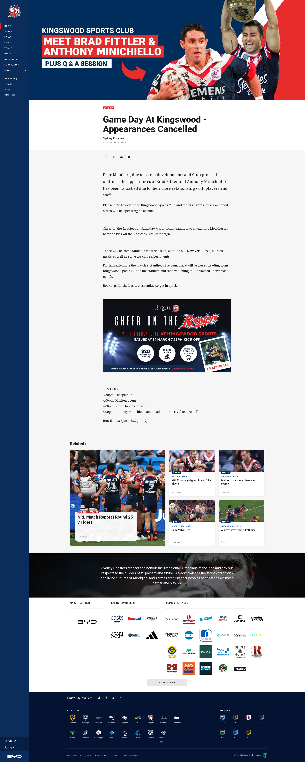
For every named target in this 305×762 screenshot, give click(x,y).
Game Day (108, 108)
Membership (10, 78)
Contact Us (115, 755)
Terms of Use (71, 755)
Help (106, 755)
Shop (7, 89)
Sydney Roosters (114, 138)
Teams (8, 48)
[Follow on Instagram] (120, 698)
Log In (11, 747)
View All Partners (167, 682)
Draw (7, 37)
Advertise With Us (130, 755)
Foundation (12, 65)
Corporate (9, 94)
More (7, 70)
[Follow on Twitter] (113, 698)
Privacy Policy (86, 755)
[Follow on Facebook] (106, 698)
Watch (8, 31)
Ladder (9, 42)
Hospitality (12, 59)
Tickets (8, 83)
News (7, 26)
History (9, 53)
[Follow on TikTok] (99, 698)
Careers (98, 755)
